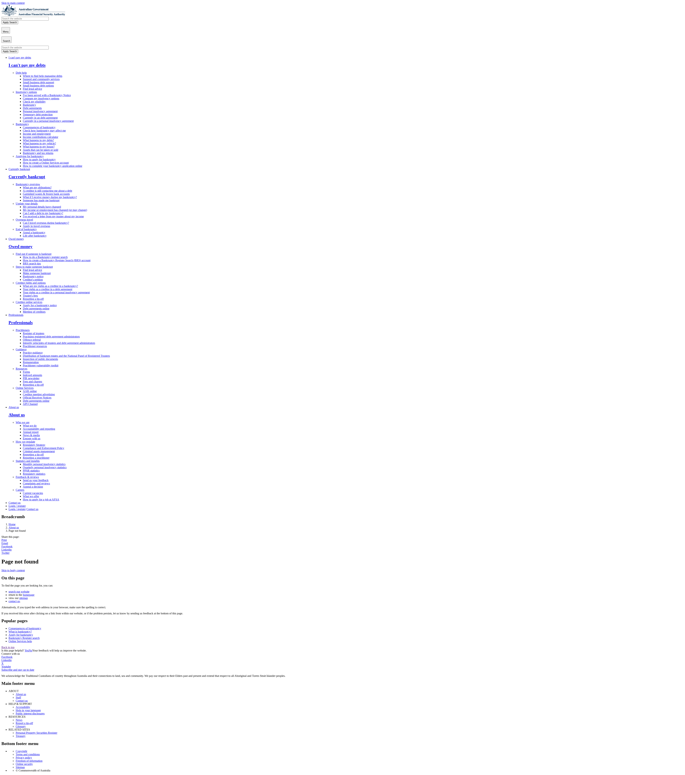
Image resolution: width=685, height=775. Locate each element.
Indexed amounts (32, 375)
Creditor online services (29, 302)
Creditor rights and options (31, 282)
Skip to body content (13, 570)
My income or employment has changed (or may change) (55, 210)
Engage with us (31, 438)
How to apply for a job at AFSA (41, 499)
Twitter (5, 552)
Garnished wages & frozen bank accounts (46, 193)
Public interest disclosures (30, 713)
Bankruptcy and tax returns (38, 153)
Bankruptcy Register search (24, 638)
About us (14, 407)
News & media (31, 435)
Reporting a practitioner (36, 457)
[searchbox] (25, 19)
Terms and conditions (28, 754)
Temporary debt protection (38, 114)
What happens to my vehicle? (39, 143)
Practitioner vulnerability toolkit (40, 365)
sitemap (23, 598)
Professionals (16, 314)
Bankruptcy (29, 104)
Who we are (22, 422)
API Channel (30, 404)
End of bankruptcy (26, 229)
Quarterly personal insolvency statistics (45, 467)
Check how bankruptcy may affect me (44, 130)
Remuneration (31, 362)
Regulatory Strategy (34, 444)
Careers (20, 489)
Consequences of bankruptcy (39, 127)
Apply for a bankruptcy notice (40, 305)
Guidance (21, 349)
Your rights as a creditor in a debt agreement (47, 289)
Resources (21, 368)
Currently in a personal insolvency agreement (48, 120)
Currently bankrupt (19, 169)
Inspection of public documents (40, 359)
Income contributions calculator (40, 137)
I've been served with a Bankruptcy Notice (47, 95)
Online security (24, 764)
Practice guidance (33, 352)
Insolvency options (26, 92)
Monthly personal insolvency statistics (44, 464)
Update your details (27, 203)
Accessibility (23, 707)
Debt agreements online (36, 308)
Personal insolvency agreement (40, 111)
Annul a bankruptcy (34, 232)
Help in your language (28, 710)
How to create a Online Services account (46, 162)
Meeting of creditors (34, 311)
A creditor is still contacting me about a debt (47, 190)
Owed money (16, 238)
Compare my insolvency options (41, 98)
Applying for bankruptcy (30, 156)
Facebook (6, 546)
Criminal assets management (39, 451)
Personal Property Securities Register (36, 732)
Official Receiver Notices (37, 397)
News (19, 719)
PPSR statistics (31, 470)
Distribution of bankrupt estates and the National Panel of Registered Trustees (66, 355)
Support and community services (41, 79)
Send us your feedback (36, 480)
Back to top (7, 647)
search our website (19, 591)
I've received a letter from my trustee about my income (53, 216)
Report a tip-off (24, 723)
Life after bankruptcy (35, 235)
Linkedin (6, 549)
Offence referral (32, 339)
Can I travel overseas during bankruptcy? (46, 222)
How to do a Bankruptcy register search (45, 257)
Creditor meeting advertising (39, 394)
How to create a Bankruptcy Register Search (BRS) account (56, 260)
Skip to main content (13, 2)
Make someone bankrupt (37, 273)
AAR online (30, 391)
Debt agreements (32, 108)
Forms (26, 371)
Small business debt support (38, 82)
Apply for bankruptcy (21, 634)
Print (4, 540)
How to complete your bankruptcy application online (52, 165)
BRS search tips (32, 263)
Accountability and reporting (39, 428)
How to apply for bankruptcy (39, 159)
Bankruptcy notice (33, 276)
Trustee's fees (30, 295)
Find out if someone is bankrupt (33, 253)
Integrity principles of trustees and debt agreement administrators (59, 342)
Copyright (21, 751)
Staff (18, 697)
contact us (14, 601)
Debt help (21, 72)
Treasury (21, 736)
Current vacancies (33, 493)
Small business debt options (38, 85)
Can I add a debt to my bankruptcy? (43, 213)
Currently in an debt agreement (40, 117)
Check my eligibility (34, 101)
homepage (28, 594)
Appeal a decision (33, 486)
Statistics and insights (28, 460)
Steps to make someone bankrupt (34, 266)
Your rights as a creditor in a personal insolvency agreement (56, 292)
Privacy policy (24, 757)
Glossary (21, 726)
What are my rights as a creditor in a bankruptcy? (50, 286)
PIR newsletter (31, 378)
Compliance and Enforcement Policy (43, 448)
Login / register (17, 505)
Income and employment (37, 133)
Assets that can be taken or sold (40, 149)
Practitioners (23, 330)
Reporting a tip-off (33, 298)
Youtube (6, 666)
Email (4, 543)
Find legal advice (32, 88)
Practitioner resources (35, 346)
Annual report (31, 432)
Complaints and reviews (36, 483)
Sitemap (20, 767)
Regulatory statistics (34, 473)
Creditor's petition (33, 279)
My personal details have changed (42, 206)
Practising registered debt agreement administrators (51, 336)
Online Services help (20, 641)
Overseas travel (24, 219)
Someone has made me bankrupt (41, 200)
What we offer (31, 496)
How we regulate (25, 441)
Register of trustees (33, 333)
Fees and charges (32, 381)
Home (12, 524)
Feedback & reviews (27, 477)
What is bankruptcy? (20, 631)
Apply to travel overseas (36, 226)
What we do (30, 425)
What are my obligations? (37, 187)
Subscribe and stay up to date (17, 669)
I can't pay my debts (20, 57)
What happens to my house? (39, 146)
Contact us (15, 502)
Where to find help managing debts (42, 75)
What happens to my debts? (38, 140)
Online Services (25, 387)
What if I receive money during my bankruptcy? (50, 197)
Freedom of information (29, 760)
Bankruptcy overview (28, 184)
